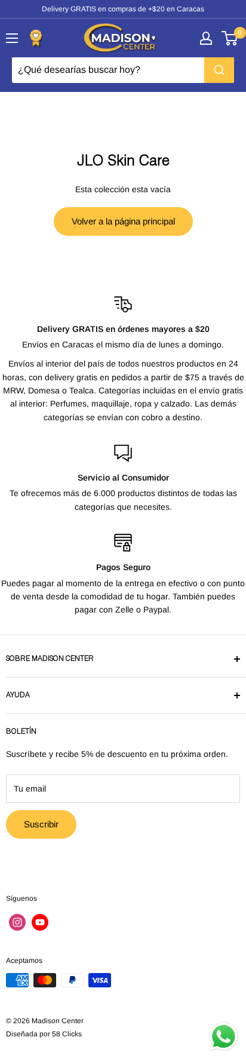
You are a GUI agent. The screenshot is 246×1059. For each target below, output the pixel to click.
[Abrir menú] (12, 38)
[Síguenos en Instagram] (17, 922)
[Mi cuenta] (206, 38)
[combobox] (123, 70)
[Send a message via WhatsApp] (223, 1036)
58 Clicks (67, 1034)
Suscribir (41, 824)
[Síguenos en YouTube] (40, 922)
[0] (230, 38)
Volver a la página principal (123, 221)
